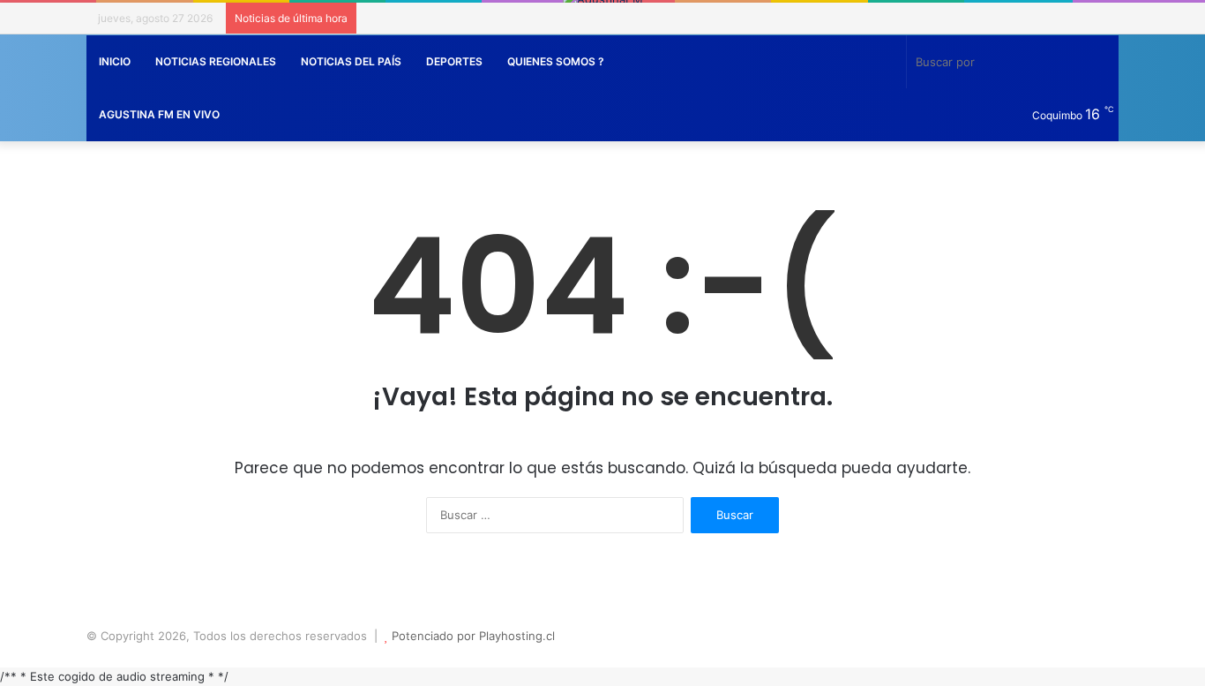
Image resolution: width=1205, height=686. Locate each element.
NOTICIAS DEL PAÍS (351, 61)
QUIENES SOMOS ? (555, 61)
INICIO (115, 61)
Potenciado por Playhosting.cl (473, 636)
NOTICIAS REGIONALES (215, 61)
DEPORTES (454, 61)
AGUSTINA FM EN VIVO (159, 114)
